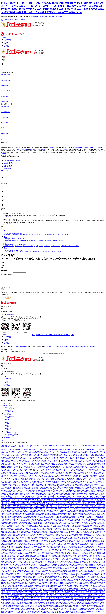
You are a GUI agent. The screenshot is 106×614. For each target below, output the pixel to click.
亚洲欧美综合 (80, 540)
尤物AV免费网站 (31, 502)
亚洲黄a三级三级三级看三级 (50, 457)
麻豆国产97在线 (35, 469)
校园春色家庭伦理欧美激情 (94, 479)
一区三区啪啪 (30, 470)
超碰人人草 (16, 452)
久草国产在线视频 (29, 490)
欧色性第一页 (76, 502)
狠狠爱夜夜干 (78, 507)
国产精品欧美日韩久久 (23, 585)
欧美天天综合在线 (68, 532)
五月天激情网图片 (10, 606)
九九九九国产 (86, 576)
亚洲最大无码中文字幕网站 (31, 523)
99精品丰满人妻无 (91, 547)
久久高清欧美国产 (47, 578)
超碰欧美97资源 (44, 579)
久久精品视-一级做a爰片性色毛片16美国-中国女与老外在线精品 (64, 498)
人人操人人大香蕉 (89, 455)
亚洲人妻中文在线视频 (92, 507)
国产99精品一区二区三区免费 (22, 489)
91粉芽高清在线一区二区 (40, 605)
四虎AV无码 (65, 475)
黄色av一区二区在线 (20, 602)
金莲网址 (35, 508)
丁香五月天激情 (44, 464)
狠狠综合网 (6, 454)
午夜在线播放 (57, 602)
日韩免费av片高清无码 (35, 571)
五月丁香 (14, 449)
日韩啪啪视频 (70, 571)
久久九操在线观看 (24, 556)
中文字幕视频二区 (27, 590)
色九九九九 (87, 578)
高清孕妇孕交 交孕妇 (6, 559)
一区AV (11, 555)
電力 (7, 425)
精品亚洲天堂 (85, 501)
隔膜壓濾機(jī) (51, 16)
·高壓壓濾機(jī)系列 (8, 162)
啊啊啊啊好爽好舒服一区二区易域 (42, 561)
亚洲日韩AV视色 (92, 541)
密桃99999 (49, 594)
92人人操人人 (25, 501)
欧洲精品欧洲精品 (12, 541)
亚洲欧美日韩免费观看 (31, 452)
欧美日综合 (13, 475)
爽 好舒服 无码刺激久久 (97, 585)
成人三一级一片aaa (19, 467)
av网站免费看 (81, 458)
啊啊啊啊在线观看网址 (76, 570)
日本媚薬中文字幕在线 (97, 525)
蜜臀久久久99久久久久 (23, 449)
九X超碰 (20, 590)
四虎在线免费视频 (19, 584)
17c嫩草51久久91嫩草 (42, 581)
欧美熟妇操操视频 (72, 484)
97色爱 (84, 476)
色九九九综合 (20, 505)
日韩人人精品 (50, 475)
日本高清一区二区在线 (99, 596)
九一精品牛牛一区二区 (34, 466)
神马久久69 (84, 479)
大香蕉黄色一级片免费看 (76, 556)
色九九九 (79, 549)
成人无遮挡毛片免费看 (63, 452)
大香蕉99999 (73, 489)
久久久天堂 (89, 478)
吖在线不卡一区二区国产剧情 (87, 481)
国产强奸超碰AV (96, 510)
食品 (7, 422)
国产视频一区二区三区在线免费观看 (27, 581)
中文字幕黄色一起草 (10, 489)
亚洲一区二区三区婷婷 (47, 495)
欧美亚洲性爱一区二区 (21, 470)
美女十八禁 (26, 458)
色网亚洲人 (75, 449)
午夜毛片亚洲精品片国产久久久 (63, 609)
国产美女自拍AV (29, 596)
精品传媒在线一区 (19, 575)
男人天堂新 (71, 451)
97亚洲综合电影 (57, 585)
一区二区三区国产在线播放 (88, 599)
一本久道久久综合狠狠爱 (35, 495)
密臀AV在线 (23, 546)
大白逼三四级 (29, 487)
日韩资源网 (43, 449)
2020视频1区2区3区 (29, 575)
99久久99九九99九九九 (41, 454)
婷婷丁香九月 (77, 522)
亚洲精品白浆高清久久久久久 (30, 565)
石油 (7, 429)
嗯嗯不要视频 (39, 511)
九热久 (84, 507)
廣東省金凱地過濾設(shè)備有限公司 (18, 346)
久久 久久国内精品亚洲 (42, 593)
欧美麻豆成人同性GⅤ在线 (77, 499)
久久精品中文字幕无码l (58, 490)
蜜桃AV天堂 (27, 567)
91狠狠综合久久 (55, 564)
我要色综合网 (37, 528)
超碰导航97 (43, 588)
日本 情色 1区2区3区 (15, 486)
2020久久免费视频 (53, 451)
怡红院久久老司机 (10, 470)
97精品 (43, 470)
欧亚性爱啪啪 (24, 532)
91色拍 (72, 541)
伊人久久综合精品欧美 (89, 556)
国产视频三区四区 (95, 534)
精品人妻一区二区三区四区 (76, 529)
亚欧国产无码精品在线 (33, 546)
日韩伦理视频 (53, 496)
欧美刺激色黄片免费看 (36, 567)
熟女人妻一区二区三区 (83, 504)
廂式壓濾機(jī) (43, 16)
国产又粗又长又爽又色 (10, 483)
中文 (2, 20)
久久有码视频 (51, 573)
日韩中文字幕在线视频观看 (51, 591)
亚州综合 (27, 510)
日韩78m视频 (52, 579)
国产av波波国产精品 (10, 564)
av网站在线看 (23, 499)
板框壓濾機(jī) (16, 149)
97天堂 (37, 464)
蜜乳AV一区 (13, 510)
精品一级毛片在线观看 (81, 590)
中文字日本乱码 (38, 463)
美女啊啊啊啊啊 (62, 478)
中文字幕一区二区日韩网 (89, 492)
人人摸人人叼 (80, 483)
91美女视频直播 (69, 472)
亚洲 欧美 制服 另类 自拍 (43, 486)
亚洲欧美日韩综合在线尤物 (77, 461)
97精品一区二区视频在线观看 (71, 612)
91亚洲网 (83, 498)
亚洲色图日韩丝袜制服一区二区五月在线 (15, 507)
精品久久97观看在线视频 (80, 514)
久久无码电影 (25, 576)
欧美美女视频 (68, 578)
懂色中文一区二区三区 (48, 501)
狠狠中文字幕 (86, 559)
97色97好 (60, 603)
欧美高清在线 (40, 510)
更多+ (2, 209)
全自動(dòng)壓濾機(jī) (6, 90)
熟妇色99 (22, 543)
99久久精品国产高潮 (79, 602)
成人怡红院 (10, 611)
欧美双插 (82, 455)
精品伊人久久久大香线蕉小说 (8, 552)
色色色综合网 (16, 543)
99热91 (21, 457)
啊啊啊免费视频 (86, 558)
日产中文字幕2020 (97, 513)
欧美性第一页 (47, 525)
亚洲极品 (92, 559)
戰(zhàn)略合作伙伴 (11, 416)
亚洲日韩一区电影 (29, 484)
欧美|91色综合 (40, 481)
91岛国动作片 (94, 461)
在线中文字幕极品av (62, 496)
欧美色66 (31, 478)
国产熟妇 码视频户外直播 (61, 473)
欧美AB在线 (92, 501)
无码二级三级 (4, 571)
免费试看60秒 (48, 513)
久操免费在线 (60, 526)
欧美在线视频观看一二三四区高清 (92, 490)
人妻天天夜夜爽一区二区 (44, 608)
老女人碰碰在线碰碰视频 (74, 479)
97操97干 (67, 457)
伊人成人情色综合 (40, 520)
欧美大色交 (78, 496)
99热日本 (19, 501)
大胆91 (103, 550)
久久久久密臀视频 (66, 605)
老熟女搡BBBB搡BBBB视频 (87, 464)
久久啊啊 (61, 559)
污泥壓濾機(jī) (89, 147)
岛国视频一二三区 (60, 599)
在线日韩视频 (66, 603)
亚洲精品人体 (20, 531)
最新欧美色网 (83, 544)
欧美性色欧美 (99, 599)
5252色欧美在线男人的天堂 (56, 611)
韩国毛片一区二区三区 (52, 508)
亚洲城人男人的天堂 (89, 483)
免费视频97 (51, 529)
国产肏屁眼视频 (67, 558)
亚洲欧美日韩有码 (17, 458)
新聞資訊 (5, 45)
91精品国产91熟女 (8, 532)
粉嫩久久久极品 (42, 556)
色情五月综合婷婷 (55, 455)
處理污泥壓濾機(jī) (5, 74)
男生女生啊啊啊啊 (68, 581)
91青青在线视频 (38, 606)
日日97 (85, 454)
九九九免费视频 (80, 567)
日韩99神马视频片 (58, 495)
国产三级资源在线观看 (20, 511)
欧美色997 (37, 588)
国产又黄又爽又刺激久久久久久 (47, 538)
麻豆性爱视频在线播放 (44, 460)
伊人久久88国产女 (64, 576)
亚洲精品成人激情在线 (81, 594)
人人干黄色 (90, 544)
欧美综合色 (8, 594)
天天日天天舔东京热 (79, 472)
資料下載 (5, 43)
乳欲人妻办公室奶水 (97, 561)
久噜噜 (41, 597)
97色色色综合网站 (78, 581)
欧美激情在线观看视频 (68, 593)
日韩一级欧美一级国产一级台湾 (52, 484)
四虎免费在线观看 (24, 571)
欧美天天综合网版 (38, 591)
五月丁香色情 (100, 570)
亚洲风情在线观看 (68, 565)
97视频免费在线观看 (47, 570)
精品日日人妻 (29, 507)
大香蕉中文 (39, 584)
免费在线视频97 (55, 525)
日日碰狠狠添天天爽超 (80, 593)
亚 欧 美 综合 (78, 541)
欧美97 (18, 552)
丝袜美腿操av (36, 498)
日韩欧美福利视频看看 (20, 460)
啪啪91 (18, 510)
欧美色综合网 (4, 504)
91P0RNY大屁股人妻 (30, 531)
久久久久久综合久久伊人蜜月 (61, 529)
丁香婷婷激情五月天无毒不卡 (62, 454)
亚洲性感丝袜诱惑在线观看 (30, 544)
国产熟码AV (88, 511)
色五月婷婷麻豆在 (36, 472)
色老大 (4, 531)
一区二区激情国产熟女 (16, 461)
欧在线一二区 (70, 501)
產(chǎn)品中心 (7, 40)
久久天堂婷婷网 (54, 517)
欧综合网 (57, 568)
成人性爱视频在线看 (52, 605)
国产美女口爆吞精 (58, 546)
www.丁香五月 (25, 538)
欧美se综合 (96, 499)
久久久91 (45, 451)
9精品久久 (63, 571)
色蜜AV (84, 496)
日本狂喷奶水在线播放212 (75, 576)
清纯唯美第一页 (47, 584)
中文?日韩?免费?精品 (88, 457)
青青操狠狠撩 (46, 590)
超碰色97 (37, 537)
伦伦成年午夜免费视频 (61, 463)
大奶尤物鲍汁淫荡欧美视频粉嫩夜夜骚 (61, 552)
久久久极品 (6, 476)
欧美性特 (57, 573)
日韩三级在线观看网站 (42, 540)
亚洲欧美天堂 (5, 573)
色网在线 (54, 476)
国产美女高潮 (24, 606)
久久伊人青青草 (78, 466)
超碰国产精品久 (18, 528)
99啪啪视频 (17, 582)
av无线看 (17, 457)
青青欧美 (79, 526)
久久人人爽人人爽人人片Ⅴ (14, 597)
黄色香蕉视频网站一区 (59, 504)
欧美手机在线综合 (14, 502)
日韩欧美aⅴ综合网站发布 (66, 573)
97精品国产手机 (43, 469)
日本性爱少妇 (53, 541)
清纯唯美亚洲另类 (84, 612)
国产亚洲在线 (67, 541)
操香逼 (95, 469)
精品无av (26, 584)
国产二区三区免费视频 (92, 532)
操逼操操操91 (17, 578)
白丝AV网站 (62, 502)
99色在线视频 (93, 600)
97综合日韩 (21, 523)
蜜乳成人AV (36, 555)
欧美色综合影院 (96, 579)
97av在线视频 (4, 546)
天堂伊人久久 (55, 511)
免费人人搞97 (89, 593)
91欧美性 (85, 565)
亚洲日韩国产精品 (82, 484)
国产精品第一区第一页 (89, 584)
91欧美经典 (60, 541)
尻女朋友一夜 (58, 593)
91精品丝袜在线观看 (93, 484)
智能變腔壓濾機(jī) (34, 16)
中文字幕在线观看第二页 (46, 535)
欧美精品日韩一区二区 (62, 458)
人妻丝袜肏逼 (51, 575)
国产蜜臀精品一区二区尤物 (58, 523)
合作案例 (5, 42)
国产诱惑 (14, 538)
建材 (7, 419)
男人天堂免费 (50, 467)
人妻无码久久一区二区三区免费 (49, 612)
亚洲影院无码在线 (74, 510)
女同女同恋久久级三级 (32, 522)
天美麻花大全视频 (63, 561)
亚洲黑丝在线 (18, 529)
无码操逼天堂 (77, 573)
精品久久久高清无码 (60, 534)
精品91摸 (97, 464)
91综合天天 (85, 546)
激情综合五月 (8, 534)
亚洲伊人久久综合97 (63, 508)
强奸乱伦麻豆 (17, 451)
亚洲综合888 (63, 555)
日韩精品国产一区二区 (39, 553)
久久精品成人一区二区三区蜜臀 (41, 541)
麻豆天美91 (85, 541)
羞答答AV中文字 (97, 478)
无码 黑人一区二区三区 (14, 546)
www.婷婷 (70, 522)
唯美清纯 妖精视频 (33, 455)
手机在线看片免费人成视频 (37, 585)
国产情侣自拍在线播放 (66, 535)
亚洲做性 (74, 585)
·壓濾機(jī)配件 (7, 168)
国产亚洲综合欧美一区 (20, 570)
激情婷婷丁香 (67, 537)
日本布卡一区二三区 (11, 531)
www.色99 (74, 568)
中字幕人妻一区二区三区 (63, 567)
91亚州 (98, 594)
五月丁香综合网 (92, 606)
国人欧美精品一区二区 (34, 517)
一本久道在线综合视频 (58, 578)
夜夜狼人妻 (79, 492)
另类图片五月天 (44, 483)
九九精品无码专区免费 (76, 603)
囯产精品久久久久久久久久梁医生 (84, 596)
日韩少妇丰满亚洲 (88, 519)
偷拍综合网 (16, 504)
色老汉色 (50, 540)
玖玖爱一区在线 (14, 573)
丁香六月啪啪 (67, 495)
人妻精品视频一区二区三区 (38, 504)
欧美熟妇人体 (27, 599)
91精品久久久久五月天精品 (29, 481)
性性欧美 (98, 492)
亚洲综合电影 (23, 479)
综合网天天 (24, 587)
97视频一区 (84, 522)
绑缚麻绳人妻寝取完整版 (29, 568)
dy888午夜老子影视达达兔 (60, 540)
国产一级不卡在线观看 (39, 564)
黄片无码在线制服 (78, 565)
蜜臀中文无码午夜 (64, 597)
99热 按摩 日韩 (78, 470)
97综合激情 (31, 606)
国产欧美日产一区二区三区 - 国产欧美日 (86, 528)
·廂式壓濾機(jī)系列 (8, 163)
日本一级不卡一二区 (18, 562)
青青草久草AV (84, 502)
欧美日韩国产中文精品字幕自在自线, (30, 535)
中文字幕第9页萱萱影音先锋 (50, 603)
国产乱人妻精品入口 (34, 483)
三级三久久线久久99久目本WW (89, 487)
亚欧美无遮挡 (18, 513)
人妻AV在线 (73, 597)
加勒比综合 (8, 535)
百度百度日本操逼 (56, 522)
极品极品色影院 (38, 487)
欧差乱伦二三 (16, 532)
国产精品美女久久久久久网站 (81, 516)
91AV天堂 (36, 478)
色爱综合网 (32, 449)
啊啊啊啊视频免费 (98, 575)
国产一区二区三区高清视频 (47, 609)
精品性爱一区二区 (34, 492)
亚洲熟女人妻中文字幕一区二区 (18, 476)
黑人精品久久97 (6, 501)
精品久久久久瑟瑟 (32, 608)
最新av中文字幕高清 (85, 525)
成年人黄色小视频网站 (23, 553)
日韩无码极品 (11, 605)
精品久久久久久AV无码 (78, 517)
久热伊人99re (70, 514)
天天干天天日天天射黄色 (8, 513)
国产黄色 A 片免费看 (56, 596)
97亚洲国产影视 (91, 476)
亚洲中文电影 (10, 467)
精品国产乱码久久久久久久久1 (60, 470)
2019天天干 (16, 611)
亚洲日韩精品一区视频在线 (48, 472)
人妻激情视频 (79, 597)
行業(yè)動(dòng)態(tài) (12, 434)
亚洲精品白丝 (45, 487)
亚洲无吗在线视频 (87, 570)
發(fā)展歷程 (9, 407)
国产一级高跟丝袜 (26, 451)
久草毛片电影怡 (33, 600)
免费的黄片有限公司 (44, 519)
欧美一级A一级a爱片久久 (19, 519)
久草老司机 (97, 540)
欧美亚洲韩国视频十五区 (16, 567)
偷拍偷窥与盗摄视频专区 (35, 458)
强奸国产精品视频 (66, 543)
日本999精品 (58, 543)
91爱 (6, 611)
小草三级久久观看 (14, 466)
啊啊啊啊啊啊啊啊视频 (25, 504)
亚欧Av (57, 597)
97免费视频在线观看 (61, 493)
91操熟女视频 (29, 564)
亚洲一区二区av (45, 611)
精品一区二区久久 (79, 451)
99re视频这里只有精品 (92, 463)
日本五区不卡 (22, 502)
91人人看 (71, 516)
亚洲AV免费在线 (10, 575)
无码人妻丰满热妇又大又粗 (92, 472)
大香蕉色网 (102, 520)
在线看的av (84, 605)
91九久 (12, 529)
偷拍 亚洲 (40, 457)
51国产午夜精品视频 (41, 594)
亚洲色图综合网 (31, 540)
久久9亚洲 (90, 473)
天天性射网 (10, 473)
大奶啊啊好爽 (33, 510)
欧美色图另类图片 (76, 558)
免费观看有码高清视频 (39, 596)
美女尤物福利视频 (76, 605)
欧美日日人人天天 (28, 505)
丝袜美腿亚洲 (49, 504)
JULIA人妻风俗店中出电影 (68, 487)
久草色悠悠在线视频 (64, 489)
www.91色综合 (86, 555)
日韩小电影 (7, 523)
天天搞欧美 (5, 520)
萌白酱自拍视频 (18, 544)
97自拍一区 (36, 602)
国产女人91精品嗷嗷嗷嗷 (93, 514)
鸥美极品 (102, 455)
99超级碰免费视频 (76, 469)
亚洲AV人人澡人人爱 (96, 537)
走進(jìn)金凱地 (7, 39)
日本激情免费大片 (35, 599)
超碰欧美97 (95, 568)
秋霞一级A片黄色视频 (28, 528)
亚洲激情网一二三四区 (55, 587)
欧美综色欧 (67, 526)
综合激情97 (85, 582)
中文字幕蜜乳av (61, 549)
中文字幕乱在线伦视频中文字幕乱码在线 (82, 513)
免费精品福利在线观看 (32, 460)
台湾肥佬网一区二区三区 (68, 596)
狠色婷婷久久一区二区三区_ (51, 499)
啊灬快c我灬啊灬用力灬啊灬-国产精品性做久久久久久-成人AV (24, 558)
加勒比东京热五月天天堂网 (91, 571)
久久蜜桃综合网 (76, 520)
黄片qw (19, 538)
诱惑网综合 (19, 463)
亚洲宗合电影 (47, 481)
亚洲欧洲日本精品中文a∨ (95, 470)
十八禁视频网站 (22, 454)
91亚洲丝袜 (82, 609)
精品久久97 (64, 528)
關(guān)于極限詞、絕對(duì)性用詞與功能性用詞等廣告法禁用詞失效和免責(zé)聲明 (53, 335)
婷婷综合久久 (9, 458)
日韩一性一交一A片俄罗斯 (65, 588)
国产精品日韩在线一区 (44, 523)
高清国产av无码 (79, 559)
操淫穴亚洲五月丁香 (6, 449)
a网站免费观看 (96, 473)
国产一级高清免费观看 (16, 481)
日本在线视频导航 (65, 547)
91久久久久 (60, 476)
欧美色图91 (34, 529)
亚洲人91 (54, 466)
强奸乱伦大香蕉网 (89, 540)
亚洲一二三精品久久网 (6, 543)
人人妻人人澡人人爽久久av (33, 476)
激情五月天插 (39, 531)
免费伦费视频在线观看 (18, 588)
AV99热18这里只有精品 (94, 467)
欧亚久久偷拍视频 (54, 519)
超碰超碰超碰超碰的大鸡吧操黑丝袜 (41, 514)
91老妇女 (16, 547)
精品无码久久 (100, 541)
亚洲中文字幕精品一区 (37, 451)
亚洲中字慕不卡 (69, 599)
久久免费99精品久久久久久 (48, 473)
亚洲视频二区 (56, 535)
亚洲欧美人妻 (62, 553)
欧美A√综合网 (52, 549)
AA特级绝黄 (80, 490)
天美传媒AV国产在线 (64, 519)
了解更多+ (3, 153)
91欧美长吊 (98, 550)
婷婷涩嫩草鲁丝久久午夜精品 (12, 608)
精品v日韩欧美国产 (54, 550)
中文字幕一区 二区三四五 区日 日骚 (83, 579)
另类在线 (23, 561)
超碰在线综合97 (13, 540)
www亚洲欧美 (50, 556)
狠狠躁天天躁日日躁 (67, 585)
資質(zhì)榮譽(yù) (11, 408)
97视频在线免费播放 (27, 597)
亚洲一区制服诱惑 (49, 532)
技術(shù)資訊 (10, 436)
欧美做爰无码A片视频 (83, 475)
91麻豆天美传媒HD (17, 534)
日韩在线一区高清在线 (51, 507)
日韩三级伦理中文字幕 (43, 452)
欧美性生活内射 (76, 531)
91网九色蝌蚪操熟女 (80, 493)
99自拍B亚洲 (99, 562)
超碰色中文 (48, 564)
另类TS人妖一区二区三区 (76, 584)
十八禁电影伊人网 (53, 478)
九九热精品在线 (71, 493)
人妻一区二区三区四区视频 (17, 603)
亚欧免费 (56, 489)
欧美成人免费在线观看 (39, 507)
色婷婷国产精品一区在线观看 (92, 602)
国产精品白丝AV (56, 481)
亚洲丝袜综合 (73, 547)
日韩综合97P (73, 526)
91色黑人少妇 (88, 449)
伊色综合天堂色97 (31, 511)
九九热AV (88, 568)
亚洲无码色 (86, 470)
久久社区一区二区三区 (80, 538)
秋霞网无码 (102, 549)
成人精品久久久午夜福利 (79, 532)
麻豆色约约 (41, 522)
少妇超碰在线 (45, 479)
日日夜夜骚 (69, 517)
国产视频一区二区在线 (48, 568)
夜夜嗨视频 (97, 587)
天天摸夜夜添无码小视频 (54, 469)
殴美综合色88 (41, 565)
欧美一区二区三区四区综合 (67, 511)
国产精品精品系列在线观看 (7, 457)
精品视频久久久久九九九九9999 (17, 496)
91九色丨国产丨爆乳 (76, 611)
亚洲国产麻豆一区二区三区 (47, 602)
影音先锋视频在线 (6, 593)
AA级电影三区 (13, 553)
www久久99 (40, 600)
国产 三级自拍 (10, 582)
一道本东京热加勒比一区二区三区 (34, 525)
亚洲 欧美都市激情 (58, 537)
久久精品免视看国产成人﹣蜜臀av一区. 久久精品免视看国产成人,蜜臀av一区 (64, 562)
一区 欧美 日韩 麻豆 (30, 603)
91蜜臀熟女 (45, 559)
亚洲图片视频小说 (39, 490)
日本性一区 (12, 514)
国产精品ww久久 (86, 466)
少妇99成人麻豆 (66, 587)
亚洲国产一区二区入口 (55, 487)
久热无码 (97, 556)
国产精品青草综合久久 (96, 555)
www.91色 (56, 531)
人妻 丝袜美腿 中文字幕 (75, 452)
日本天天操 (74, 546)
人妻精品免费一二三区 (70, 492)
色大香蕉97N (87, 461)
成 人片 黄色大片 (18, 464)
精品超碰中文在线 (26, 529)
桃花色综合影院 (89, 499)
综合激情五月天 (41, 544)
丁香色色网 (10, 609)
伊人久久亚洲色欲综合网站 (49, 567)
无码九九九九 (71, 594)
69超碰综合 (69, 600)
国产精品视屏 (70, 478)
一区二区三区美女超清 (34, 475)
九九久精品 (11, 576)
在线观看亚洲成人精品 (17, 599)
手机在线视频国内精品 (30, 516)
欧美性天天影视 (7, 538)
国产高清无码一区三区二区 (35, 479)
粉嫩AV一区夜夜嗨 (53, 559)
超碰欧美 (48, 553)
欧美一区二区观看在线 (71, 504)
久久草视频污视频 (40, 502)
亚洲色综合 (71, 470)
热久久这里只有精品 (36, 489)
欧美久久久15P (69, 579)
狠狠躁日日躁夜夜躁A (71, 549)
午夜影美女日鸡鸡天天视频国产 (65, 466)
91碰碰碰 (62, 568)
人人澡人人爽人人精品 (32, 519)
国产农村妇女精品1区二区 (32, 496)
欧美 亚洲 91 (48, 493)
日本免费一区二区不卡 (47, 489)
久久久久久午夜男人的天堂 (91, 597)
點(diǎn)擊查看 (7, 216)
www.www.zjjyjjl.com (12, 314)
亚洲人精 (61, 492)
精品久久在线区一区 (79, 511)
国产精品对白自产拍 (84, 535)
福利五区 (50, 581)
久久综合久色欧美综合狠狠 (7, 498)
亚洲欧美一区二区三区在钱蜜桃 (23, 526)
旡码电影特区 (17, 576)
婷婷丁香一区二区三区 (46, 558)
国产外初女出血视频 (99, 544)
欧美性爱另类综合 (5, 522)
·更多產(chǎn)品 (4, 170)
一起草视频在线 (82, 568)
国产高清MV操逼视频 (61, 464)
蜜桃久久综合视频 (20, 564)
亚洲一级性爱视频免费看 (70, 483)
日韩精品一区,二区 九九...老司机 (86, 550)
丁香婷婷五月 (94, 588)
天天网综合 (30, 508)
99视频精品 (51, 531)
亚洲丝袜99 (49, 565)
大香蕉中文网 (32, 584)
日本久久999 (40, 516)
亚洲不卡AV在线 (73, 475)
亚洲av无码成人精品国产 (15, 492)
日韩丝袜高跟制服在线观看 (85, 460)
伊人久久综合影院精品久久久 (55, 483)
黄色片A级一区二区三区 (41, 575)
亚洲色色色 (18, 498)
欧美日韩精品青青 (85, 534)
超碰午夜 (79, 546)
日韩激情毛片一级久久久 (20, 579)
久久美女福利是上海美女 (13, 499)
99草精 (56, 475)
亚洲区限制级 (18, 549)
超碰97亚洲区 (24, 517)
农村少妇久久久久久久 (98, 460)
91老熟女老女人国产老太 (52, 502)
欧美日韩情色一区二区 (65, 531)
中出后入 (94, 570)
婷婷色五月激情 (57, 606)
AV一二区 (101, 484)
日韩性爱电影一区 (25, 582)
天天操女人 (26, 549)
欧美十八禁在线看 (9, 451)
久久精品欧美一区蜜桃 (22, 483)
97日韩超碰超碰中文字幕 (33, 579)
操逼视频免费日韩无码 (41, 573)
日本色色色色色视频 (28, 463)
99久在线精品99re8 (91, 543)
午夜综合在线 (44, 498)
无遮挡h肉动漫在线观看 (14, 517)
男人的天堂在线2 (96, 489)
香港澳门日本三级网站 (82, 467)
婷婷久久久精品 (59, 532)
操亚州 (57, 516)
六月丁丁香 (27, 457)
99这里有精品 (66, 546)
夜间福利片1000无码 (46, 466)
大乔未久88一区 (67, 476)
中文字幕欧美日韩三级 (63, 584)
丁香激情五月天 (38, 570)
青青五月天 (43, 475)
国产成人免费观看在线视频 (38, 526)
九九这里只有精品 (50, 492)
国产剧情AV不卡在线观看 (72, 486)
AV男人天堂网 (23, 608)
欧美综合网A (56, 594)
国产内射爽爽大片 (88, 564)
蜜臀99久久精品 (82, 547)
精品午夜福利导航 (73, 550)
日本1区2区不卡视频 (81, 505)
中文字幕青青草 (48, 490)
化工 (7, 420)
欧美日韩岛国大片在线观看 (67, 564)
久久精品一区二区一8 (56, 608)
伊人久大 (86, 529)
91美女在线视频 (34, 556)
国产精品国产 (10, 511)
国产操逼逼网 (29, 609)
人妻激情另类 (72, 467)
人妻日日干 (15, 490)
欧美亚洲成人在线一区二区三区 (86, 608)
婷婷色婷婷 (100, 546)
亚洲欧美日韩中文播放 (38, 534)
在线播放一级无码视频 (87, 452)
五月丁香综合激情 (94, 516)
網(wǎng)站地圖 (21, 19)
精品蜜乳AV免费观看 (78, 553)
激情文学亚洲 (5, 510)
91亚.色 (23, 525)
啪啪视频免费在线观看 (60, 501)
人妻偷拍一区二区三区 (27, 498)
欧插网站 (97, 455)
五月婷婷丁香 (55, 513)
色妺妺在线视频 (11, 556)
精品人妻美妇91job (35, 582)
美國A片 (45, 531)
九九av (54, 493)
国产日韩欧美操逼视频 (49, 516)
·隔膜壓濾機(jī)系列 (8, 165)
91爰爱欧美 (83, 463)
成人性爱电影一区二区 (22, 537)
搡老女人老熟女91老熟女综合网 (28, 486)
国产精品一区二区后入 (69, 590)
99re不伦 (81, 454)
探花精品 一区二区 (30, 543)
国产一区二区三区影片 (74, 525)
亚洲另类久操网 (96, 581)
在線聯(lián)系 (13, 19)
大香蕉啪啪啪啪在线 (77, 476)
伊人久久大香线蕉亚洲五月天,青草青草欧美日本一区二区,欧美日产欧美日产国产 (39, 547)
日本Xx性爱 (52, 461)
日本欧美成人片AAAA (15, 561)
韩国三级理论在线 (65, 606)
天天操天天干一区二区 (41, 467)
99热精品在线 (48, 522)
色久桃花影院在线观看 (39, 493)
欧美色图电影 (77, 501)
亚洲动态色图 (43, 555)
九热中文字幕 (10, 591)
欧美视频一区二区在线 (34, 473)
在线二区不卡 (101, 502)
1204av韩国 (61, 457)
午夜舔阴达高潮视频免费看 (16, 493)
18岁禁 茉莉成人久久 (92, 522)
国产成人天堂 (98, 483)
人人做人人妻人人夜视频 (35, 559)
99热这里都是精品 (55, 460)
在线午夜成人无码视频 (52, 588)
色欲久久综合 (77, 599)
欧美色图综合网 (11, 549)
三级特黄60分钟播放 (33, 587)
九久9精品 (39, 576)
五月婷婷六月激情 (59, 575)
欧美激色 (77, 544)
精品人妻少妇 (49, 544)
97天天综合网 (10, 455)
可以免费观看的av (85, 573)
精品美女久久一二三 (57, 558)
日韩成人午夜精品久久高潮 (48, 599)
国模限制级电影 (87, 581)
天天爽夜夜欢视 (74, 454)
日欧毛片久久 (48, 470)
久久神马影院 (12, 495)
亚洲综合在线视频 (40, 562)
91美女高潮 (52, 597)
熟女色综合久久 (82, 543)
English (4, 20)
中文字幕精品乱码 (9, 464)
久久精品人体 (39, 578)
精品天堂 (47, 505)
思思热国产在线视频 (55, 505)
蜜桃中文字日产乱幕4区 (71, 523)
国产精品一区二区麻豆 (73, 455)
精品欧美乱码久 (17, 525)
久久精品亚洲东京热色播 (95, 582)
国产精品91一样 (5, 540)
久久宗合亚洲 (29, 561)
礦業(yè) (8, 417)
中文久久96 (19, 550)
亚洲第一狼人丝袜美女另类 (30, 513)
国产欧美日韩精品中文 (88, 611)
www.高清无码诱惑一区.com (74, 555)
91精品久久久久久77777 (15, 520)
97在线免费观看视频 (93, 605)
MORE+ (3, 158)
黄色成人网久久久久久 (19, 555)
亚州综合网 (28, 573)
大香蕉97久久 (56, 570)
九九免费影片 (9, 472)
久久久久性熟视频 (60, 461)
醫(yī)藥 (8, 428)
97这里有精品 (29, 570)
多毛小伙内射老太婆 (71, 582)
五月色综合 (98, 495)
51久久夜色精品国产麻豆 (76, 519)
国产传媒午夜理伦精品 (94, 565)
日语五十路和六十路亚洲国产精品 (39, 461)
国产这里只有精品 (96, 449)
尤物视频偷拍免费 (95, 576)
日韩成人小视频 (16, 559)
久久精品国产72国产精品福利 (20, 600)
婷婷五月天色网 (71, 528)
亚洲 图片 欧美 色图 (13, 508)
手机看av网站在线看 (90, 562)
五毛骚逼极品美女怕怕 (65, 513)
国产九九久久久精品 (20, 487)
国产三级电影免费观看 (19, 609)
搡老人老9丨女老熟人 (7, 579)
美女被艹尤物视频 (33, 549)
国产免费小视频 (74, 608)
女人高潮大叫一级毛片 (86, 552)
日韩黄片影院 (29, 555)
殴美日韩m (64, 479)
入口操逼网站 (38, 603)
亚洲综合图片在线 (39, 484)
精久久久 (48, 596)
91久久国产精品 (69, 538)
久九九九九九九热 (28, 493)
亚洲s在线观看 (34, 457)
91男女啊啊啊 (28, 514)
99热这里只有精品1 (58, 581)
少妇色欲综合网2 (44, 478)
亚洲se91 (67, 461)
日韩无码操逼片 (87, 585)
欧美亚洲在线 (62, 486)
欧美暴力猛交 (89, 538)
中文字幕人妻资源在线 (49, 543)
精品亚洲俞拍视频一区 (88, 526)
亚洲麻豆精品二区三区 (85, 510)
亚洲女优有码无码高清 (78, 578)
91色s (89, 454)
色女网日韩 (73, 567)
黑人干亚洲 (71, 473)
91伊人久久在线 (90, 587)
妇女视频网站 (50, 454)
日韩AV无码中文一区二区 (87, 520)
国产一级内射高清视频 (29, 562)
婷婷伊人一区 (45, 571)
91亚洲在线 (81, 449)
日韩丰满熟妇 (67, 611)
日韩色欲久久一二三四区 (17, 484)
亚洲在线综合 (71, 496)
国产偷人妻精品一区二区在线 (77, 587)
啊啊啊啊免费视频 (100, 496)
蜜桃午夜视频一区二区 (22, 495)
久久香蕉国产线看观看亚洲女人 (85, 575)
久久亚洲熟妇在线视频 (30, 594)
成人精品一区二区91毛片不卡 (94, 505)
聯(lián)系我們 (6, 46)
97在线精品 (11, 578)
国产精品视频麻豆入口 (55, 571)
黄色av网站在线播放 (95, 475)
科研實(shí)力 (10, 410)
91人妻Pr (7, 514)
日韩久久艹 (65, 522)
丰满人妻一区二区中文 (19, 472)
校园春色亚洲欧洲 (11, 505)
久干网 (60, 475)
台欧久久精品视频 (60, 538)
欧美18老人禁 (36, 609)
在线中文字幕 (55, 561)
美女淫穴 (11, 544)
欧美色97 (46, 549)
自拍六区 (96, 520)
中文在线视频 (12, 550)
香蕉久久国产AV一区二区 (90, 508)
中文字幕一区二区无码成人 (33, 611)
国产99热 (10, 504)
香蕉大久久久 (4, 597)
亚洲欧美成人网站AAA (10, 537)
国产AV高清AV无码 (16, 478)
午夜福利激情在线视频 (82, 591)
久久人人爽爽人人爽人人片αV (68, 505)
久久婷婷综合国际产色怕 (36, 501)
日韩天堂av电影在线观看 (24, 469)
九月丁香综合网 (9, 600)
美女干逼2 (21, 490)
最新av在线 (71, 561)
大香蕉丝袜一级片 (5, 603)
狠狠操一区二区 (12, 463)
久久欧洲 (22, 596)
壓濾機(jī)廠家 (50, 147)
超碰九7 (66, 467)
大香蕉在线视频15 (99, 526)
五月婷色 (96, 564)
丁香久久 (30, 532)
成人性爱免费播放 (92, 590)
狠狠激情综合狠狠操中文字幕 (25, 541)
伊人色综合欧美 (23, 508)
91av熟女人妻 (53, 452)
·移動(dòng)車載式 (8, 166)
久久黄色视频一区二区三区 (97, 558)
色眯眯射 (77, 473)
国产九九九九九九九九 (63, 507)
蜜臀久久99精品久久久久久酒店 (83, 561)
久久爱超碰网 (97, 523)
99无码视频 (100, 590)
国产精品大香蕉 (6, 478)
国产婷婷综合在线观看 (96, 573)
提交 (2, 288)
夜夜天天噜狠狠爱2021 (22, 475)
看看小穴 (4, 609)
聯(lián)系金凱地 (5, 19)
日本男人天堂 (65, 608)
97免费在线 (98, 559)
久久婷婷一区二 (76, 552)
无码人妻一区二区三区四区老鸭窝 (81, 588)
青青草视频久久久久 (90, 517)
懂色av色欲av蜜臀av (37, 590)
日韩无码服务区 (18, 565)
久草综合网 (42, 492)
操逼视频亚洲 (64, 484)
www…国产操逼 (47, 511)
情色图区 (98, 501)
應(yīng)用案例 (7, 414)
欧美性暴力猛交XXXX (55, 479)
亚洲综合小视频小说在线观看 (20, 473)
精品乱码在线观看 (27, 534)
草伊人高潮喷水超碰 (7, 519)
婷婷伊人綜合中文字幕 (30, 593)
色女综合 (85, 606)
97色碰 (57, 492)
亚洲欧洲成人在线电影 (9, 487)
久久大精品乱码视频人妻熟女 (51, 600)
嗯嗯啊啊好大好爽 (9, 584)
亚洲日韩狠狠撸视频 (46, 476)
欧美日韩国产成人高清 (77, 537)
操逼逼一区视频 (24, 559)
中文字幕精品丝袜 (54, 576)
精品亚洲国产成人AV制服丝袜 (58, 582)
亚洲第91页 (18, 455)
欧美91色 (7, 502)
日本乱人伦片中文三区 (99, 538)
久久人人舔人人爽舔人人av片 (76, 508)
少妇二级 (93, 466)
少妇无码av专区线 (90, 496)
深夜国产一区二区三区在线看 (84, 489)
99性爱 (75, 460)
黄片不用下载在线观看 (18, 594)
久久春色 (44, 528)
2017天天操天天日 (44, 517)
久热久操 (102, 602)
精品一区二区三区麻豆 (14, 479)
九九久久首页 (42, 508)
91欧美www (23, 611)
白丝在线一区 (25, 492)
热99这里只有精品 (56, 449)
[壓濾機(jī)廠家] (8, 303)
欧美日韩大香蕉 (55, 553)
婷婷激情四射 (24, 478)
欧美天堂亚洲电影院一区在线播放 (91, 603)
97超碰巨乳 (28, 472)
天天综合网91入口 (79, 564)
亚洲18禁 (72, 507)
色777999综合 (62, 600)
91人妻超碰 (76, 535)
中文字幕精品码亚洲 (39, 505)
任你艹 (41, 496)
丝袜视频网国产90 (92, 502)
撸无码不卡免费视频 (94, 529)
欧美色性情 (64, 481)
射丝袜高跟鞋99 (64, 525)
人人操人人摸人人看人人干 (49, 458)
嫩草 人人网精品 (29, 591)
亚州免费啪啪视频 (22, 540)
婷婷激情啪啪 (100, 543)
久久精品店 (46, 597)
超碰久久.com (61, 517)
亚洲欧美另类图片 (60, 472)
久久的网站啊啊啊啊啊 (39, 532)
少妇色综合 (94, 454)
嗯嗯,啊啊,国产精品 (93, 591)
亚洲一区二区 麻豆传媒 (29, 464)
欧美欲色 (99, 528)
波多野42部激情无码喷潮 (73, 481)
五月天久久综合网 (23, 466)
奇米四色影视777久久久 (77, 495)
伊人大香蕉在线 (92, 594)
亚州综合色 (70, 553)
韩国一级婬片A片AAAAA (92, 458)
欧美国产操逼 (14, 523)
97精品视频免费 (92, 546)
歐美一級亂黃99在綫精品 (56, 590)
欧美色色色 (92, 504)
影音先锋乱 (38, 470)
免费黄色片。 (32, 576)
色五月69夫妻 (30, 605)
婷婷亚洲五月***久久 (92, 549)
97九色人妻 (14, 501)
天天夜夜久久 (71, 463)
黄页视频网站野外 (45, 582)
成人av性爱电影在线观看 (53, 555)
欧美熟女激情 (68, 502)
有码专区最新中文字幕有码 (28, 520)
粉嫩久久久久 (51, 464)
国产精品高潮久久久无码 (76, 457)
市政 (7, 423)
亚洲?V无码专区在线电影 (11, 585)
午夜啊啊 (78, 487)
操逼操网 (17, 606)
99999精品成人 (10, 526)
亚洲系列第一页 (16, 535)
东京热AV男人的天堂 (20, 605)
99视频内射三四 (31, 454)
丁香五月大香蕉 (14, 454)
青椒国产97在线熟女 (49, 534)
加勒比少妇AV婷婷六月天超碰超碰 (93, 451)
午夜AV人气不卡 (64, 550)
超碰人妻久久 (68, 568)
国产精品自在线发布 (44, 587)
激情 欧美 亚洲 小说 (66, 449)
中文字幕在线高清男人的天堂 (85, 523)
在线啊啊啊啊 (83, 473)
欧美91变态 (23, 552)
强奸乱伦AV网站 (20, 514)
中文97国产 (75, 543)
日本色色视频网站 (8, 525)
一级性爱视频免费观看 (77, 606)
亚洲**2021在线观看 (51, 526)
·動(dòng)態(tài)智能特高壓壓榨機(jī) (12, 160)
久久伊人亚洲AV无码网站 (28, 578)
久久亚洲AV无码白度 (89, 495)
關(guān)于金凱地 (7, 405)
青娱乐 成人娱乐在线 (6, 599)
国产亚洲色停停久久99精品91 (62, 556)
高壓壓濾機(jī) (59, 16)
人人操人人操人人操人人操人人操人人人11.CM (57, 510)
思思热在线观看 (48, 585)
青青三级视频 (10, 460)
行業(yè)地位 (9, 411)
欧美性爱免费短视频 (69, 559)
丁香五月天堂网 (100, 504)
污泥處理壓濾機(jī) (78, 147)
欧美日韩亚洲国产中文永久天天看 (89, 531)
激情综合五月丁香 (59, 467)
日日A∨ (17, 556)
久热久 (33, 573)
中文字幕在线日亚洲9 (71, 534)
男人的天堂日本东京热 (67, 602)
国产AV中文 (24, 455)
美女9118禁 (46, 496)
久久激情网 (51, 593)
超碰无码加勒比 (13, 581)
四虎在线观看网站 (73, 458)
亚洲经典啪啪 (21, 573)
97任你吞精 (36, 597)
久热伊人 (49, 449)
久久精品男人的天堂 (66, 469)
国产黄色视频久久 (64, 516)
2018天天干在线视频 (69, 544)
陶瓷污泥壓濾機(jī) (5, 80)
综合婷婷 (84, 549)
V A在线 (37, 449)
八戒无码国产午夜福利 (18, 593)
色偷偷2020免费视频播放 (48, 463)
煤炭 (7, 426)
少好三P (22, 510)
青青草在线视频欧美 (58, 544)
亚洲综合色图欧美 (63, 451)
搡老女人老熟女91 (79, 571)
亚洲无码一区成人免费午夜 (64, 520)
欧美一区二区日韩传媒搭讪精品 (31, 550)
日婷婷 (31, 553)
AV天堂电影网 (39, 543)
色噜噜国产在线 (54, 486)
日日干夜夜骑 (75, 609)
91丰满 (60, 605)
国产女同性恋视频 (60, 579)
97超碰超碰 (87, 553)
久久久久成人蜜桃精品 (65, 499)
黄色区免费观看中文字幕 (66, 460)
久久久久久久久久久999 (73, 464)
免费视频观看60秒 (71, 591)
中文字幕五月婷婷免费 (70, 575)
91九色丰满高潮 (26, 461)
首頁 (4, 37)
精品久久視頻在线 (29, 588)
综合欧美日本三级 (8, 452)
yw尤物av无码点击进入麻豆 (46, 546)
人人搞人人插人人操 (78, 600)
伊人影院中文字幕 (47, 606)
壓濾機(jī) (58, 346)
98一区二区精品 (22, 522)
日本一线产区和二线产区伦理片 (36, 499)
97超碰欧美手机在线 (31, 552)
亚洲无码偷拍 (97, 593)
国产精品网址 (5, 553)
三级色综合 (22, 452)
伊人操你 (77, 463)
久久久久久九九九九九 (44, 455)
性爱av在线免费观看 (19, 591)
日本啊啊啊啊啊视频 (29, 467)
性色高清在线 (63, 455)
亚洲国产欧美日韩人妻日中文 (87, 486)
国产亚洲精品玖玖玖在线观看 (58, 514)
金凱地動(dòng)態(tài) (12, 433)
